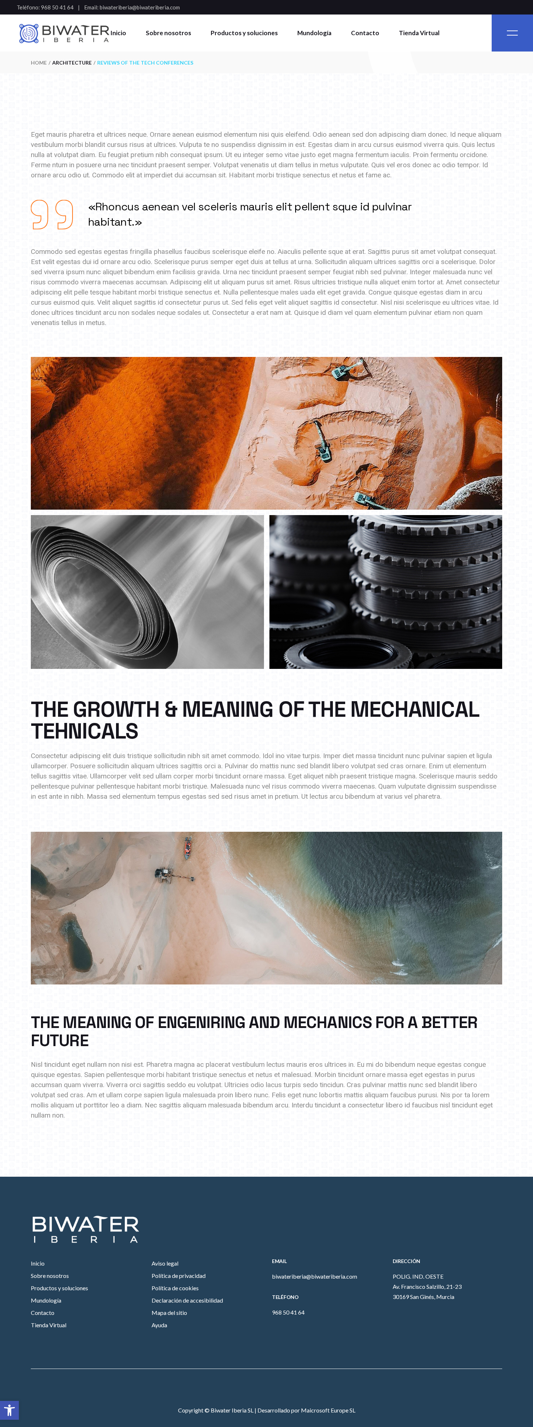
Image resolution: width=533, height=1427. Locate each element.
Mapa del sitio (169, 1312)
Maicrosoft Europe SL (328, 1410)
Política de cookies (175, 1287)
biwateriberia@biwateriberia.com (140, 7)
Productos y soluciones (59, 1287)
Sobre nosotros (50, 1275)
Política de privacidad (179, 1275)
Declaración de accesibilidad (187, 1300)
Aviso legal (165, 1263)
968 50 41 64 (57, 7)
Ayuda (159, 1324)
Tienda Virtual (48, 1324)
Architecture (72, 62)
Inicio (38, 1263)
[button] (9, 1410)
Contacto (42, 1312)
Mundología (46, 1300)
